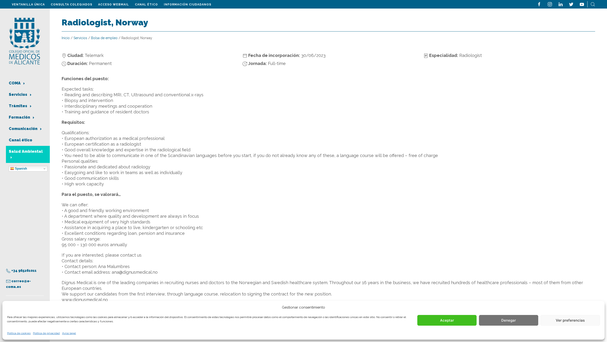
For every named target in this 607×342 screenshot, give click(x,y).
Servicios (18, 94)
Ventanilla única (28, 4)
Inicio (66, 38)
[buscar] (592, 3)
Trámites (18, 106)
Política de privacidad (46, 333)
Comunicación (23, 128)
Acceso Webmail (113, 4)
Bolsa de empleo (104, 38)
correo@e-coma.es (18, 284)
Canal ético (146, 4)
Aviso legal (69, 333)
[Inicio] (24, 40)
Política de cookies (19, 333)
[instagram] (549, 3)
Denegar (508, 320)
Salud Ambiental (26, 151)
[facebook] (539, 3)
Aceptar (447, 320)
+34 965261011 (24, 271)
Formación (20, 117)
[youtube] (581, 3)
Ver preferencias (570, 320)
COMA (15, 83)
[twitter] (571, 3)
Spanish (20, 168)
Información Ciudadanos (187, 4)
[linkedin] (560, 3)
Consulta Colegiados (71, 4)
